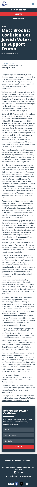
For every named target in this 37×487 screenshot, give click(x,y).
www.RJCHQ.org (7, 392)
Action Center (18, 10)
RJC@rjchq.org (13, 476)
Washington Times (8, 68)
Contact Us (9, 461)
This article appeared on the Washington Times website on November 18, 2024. (18, 399)
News (4, 26)
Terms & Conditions (22, 461)
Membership (18, 18)
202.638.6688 (26, 476)
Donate (18, 14)
